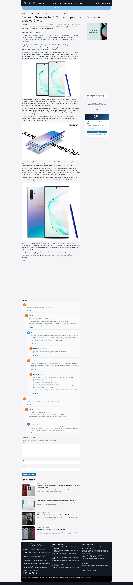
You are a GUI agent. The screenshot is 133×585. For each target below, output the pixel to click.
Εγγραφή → (97, 132)
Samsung (71, 7)
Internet (75, 3)
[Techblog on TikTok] (107, 3)
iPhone (65, 7)
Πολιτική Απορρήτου (102, 134)
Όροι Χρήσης (24, 577)
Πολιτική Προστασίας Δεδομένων (34, 577)
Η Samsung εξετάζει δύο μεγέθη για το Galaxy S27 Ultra (53, 515)
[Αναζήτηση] (96, 3)
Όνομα (23, 460)
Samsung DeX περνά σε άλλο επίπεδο (34, 52)
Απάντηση (29, 310)
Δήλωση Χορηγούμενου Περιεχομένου (56, 577)
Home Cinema (68, 3)
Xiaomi (76, 7)
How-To (48, 3)
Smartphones (40, 3)
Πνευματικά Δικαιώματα (70, 577)
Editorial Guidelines (87, 577)
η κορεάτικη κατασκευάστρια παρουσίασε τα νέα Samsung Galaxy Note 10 (50, 35)
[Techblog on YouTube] (103, 3)
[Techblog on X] (105, 3)
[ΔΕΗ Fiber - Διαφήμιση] (97, 31)
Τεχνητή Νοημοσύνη (57, 3)
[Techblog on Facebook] (98, 3)
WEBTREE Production (36, 579)
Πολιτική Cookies (45, 577)
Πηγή (23, 260)
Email (23, 466)
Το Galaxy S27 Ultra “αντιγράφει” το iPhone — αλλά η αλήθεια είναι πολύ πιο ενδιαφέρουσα (58, 486)
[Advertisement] (51, 280)
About (30, 579)
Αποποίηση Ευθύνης (79, 577)
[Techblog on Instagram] (100, 3)
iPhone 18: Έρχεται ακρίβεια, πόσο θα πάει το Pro (51, 529)
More (80, 3)
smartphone (25, 41)
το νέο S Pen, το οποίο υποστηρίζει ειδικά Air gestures (40, 44)
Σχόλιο (23, 442)
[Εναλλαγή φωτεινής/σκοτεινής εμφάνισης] (110, 3)
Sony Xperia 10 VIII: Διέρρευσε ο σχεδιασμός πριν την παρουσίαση (56, 500)
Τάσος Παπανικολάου (75, 24)
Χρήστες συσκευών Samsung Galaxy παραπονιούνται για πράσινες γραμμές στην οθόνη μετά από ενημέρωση (95, 552)
